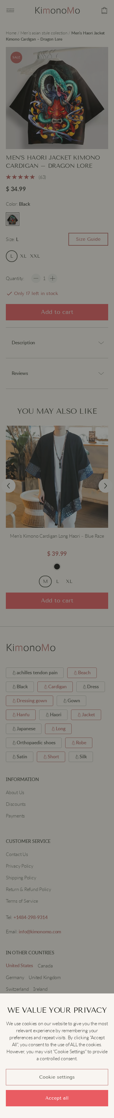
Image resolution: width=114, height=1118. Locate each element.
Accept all (57, 1098)
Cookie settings (57, 1077)
